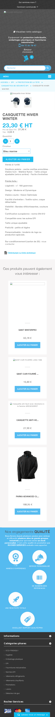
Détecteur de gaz (13, 693)
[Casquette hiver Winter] (15, 102)
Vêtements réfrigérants (15, 676)
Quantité (7, 136)
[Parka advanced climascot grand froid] (27, 466)
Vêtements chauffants (15, 681)
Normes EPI (10, 672)
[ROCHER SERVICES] (27, 19)
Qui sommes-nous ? (27, 2)
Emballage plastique (14, 659)
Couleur (7, 146)
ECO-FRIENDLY (12, 651)
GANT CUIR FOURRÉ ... (27, 374)
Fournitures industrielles (16, 668)
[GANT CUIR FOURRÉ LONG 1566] (27, 360)
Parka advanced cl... (27, 496)
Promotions (10, 685)
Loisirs (8, 689)
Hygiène (9, 655)
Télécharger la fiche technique (22, 253)
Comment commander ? (27, 7)
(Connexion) (27, 52)
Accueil (4, 82)
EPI (7, 663)
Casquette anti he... (27, 420)
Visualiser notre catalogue (28, 32)
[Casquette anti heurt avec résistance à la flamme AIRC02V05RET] (27, 405)
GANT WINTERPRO (27, 330)
